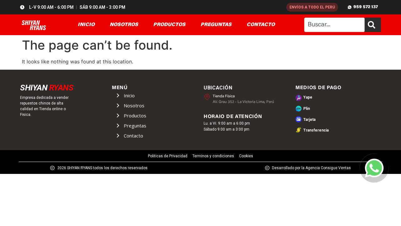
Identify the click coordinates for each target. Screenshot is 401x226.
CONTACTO (261, 24)
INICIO (86, 24)
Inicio (129, 95)
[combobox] (334, 25)
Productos (135, 115)
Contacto (133, 135)
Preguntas (135, 125)
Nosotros (134, 105)
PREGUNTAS (216, 24)
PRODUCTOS (169, 24)
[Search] (373, 25)
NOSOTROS (124, 24)
